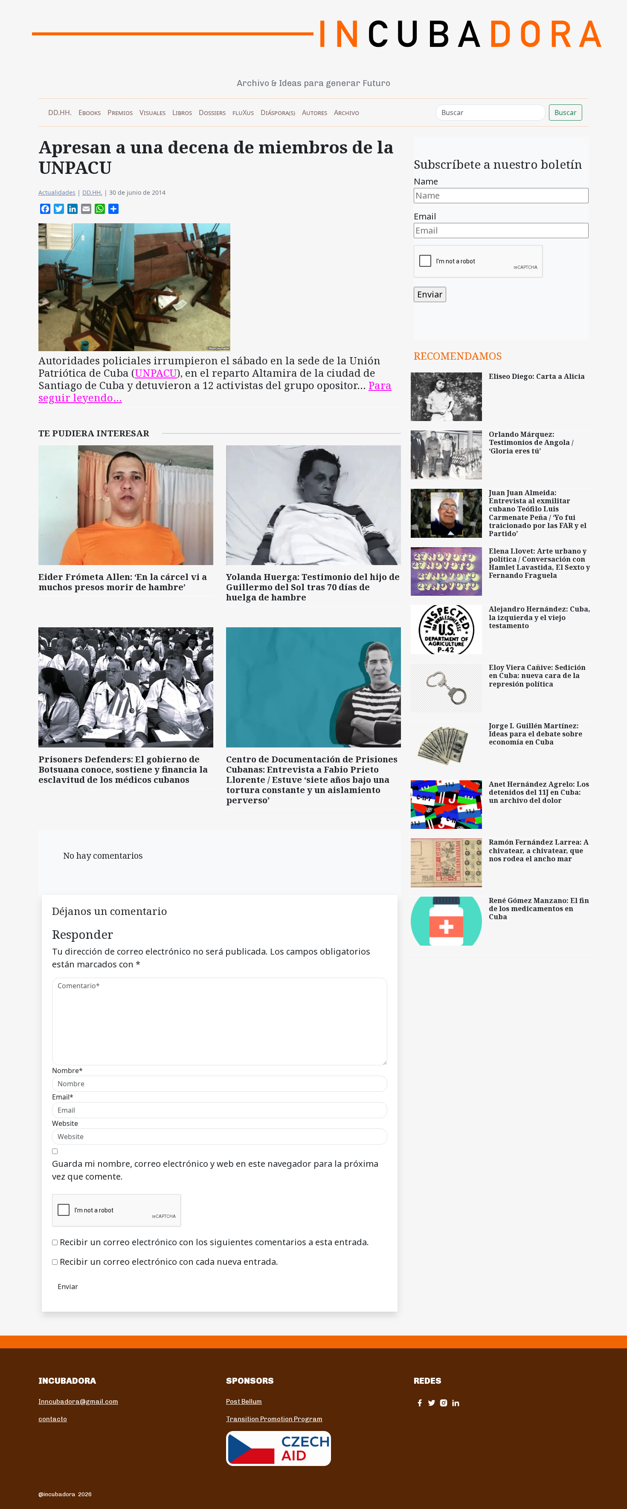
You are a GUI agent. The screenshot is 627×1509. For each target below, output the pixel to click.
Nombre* (67, 1070)
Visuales (152, 112)
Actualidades (56, 192)
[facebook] (420, 1402)
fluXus (243, 112)
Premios (120, 112)
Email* (62, 1097)
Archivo (346, 112)
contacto (52, 1419)
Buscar (565, 112)
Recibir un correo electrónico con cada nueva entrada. (169, 1261)
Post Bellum (244, 1401)
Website (65, 1123)
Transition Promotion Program (274, 1419)
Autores (314, 112)
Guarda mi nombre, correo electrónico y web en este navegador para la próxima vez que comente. (215, 1170)
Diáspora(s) (278, 112)
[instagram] (444, 1402)
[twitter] (432, 1402)
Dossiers (212, 112)
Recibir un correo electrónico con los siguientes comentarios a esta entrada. (214, 1242)
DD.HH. (60, 112)
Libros (182, 112)
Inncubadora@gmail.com (78, 1401)
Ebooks (89, 112)
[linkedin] (456, 1402)
